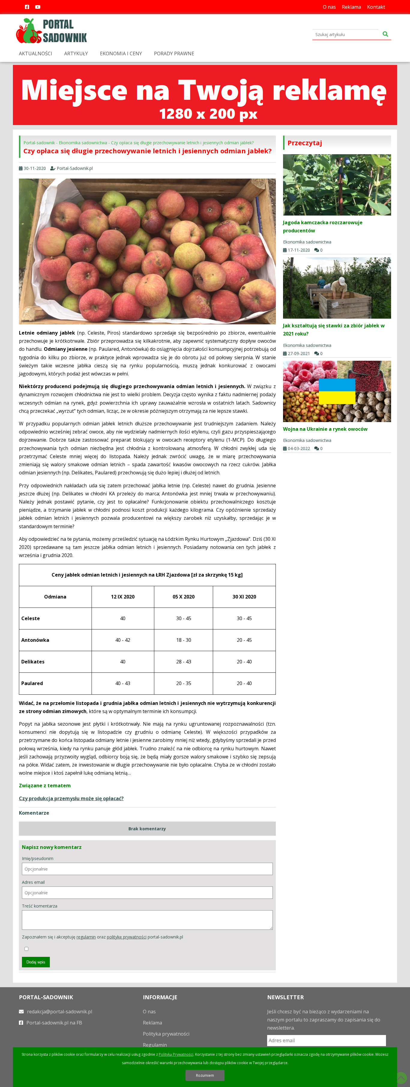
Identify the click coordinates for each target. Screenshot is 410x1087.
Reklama (351, 7)
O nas (329, 7)
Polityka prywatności (166, 1033)
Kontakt (376, 7)
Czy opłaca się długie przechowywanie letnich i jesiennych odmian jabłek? (182, 142)
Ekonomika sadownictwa (83, 142)
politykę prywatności (126, 937)
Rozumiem (205, 1075)
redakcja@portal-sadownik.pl (59, 1011)
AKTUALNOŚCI (35, 53)
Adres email (33, 882)
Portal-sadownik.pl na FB (53, 1022)
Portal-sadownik (39, 142)
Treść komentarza (39, 906)
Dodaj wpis (35, 962)
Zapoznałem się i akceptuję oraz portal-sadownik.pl (102, 937)
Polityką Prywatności (176, 1054)
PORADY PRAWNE (174, 53)
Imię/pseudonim (37, 858)
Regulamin (155, 1045)
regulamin (86, 937)
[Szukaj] (385, 34)
